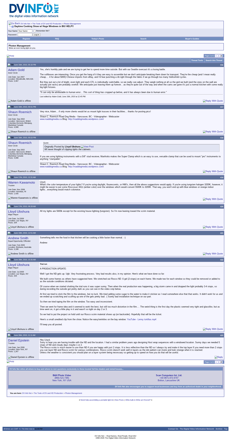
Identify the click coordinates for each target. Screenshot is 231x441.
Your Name (12, 31)
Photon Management (72, 24)
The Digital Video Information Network (197, 429)
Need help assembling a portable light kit (96, 400)
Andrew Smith (18, 238)
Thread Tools (197, 60)
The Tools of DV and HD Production (47, 24)
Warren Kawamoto (21, 182)
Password (12, 35)
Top (225, 429)
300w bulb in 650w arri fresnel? (138, 400)
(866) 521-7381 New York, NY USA (61, 378)
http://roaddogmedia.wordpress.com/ (86, 119)
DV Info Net (25, 24)
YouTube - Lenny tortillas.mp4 (141, 319)
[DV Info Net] (34, 17)
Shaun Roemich (20, 112)
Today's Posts (97, 39)
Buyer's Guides (192, 39)
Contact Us (173, 429)
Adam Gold (16, 70)
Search (143, 39)
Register (26, 39)
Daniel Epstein (18, 340)
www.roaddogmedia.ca (51, 119)
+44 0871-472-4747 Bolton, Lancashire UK (169, 378)
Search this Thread (214, 60)
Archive (219, 429)
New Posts (119, 400)
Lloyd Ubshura (18, 211)
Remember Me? (42, 31)
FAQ (57, 39)
